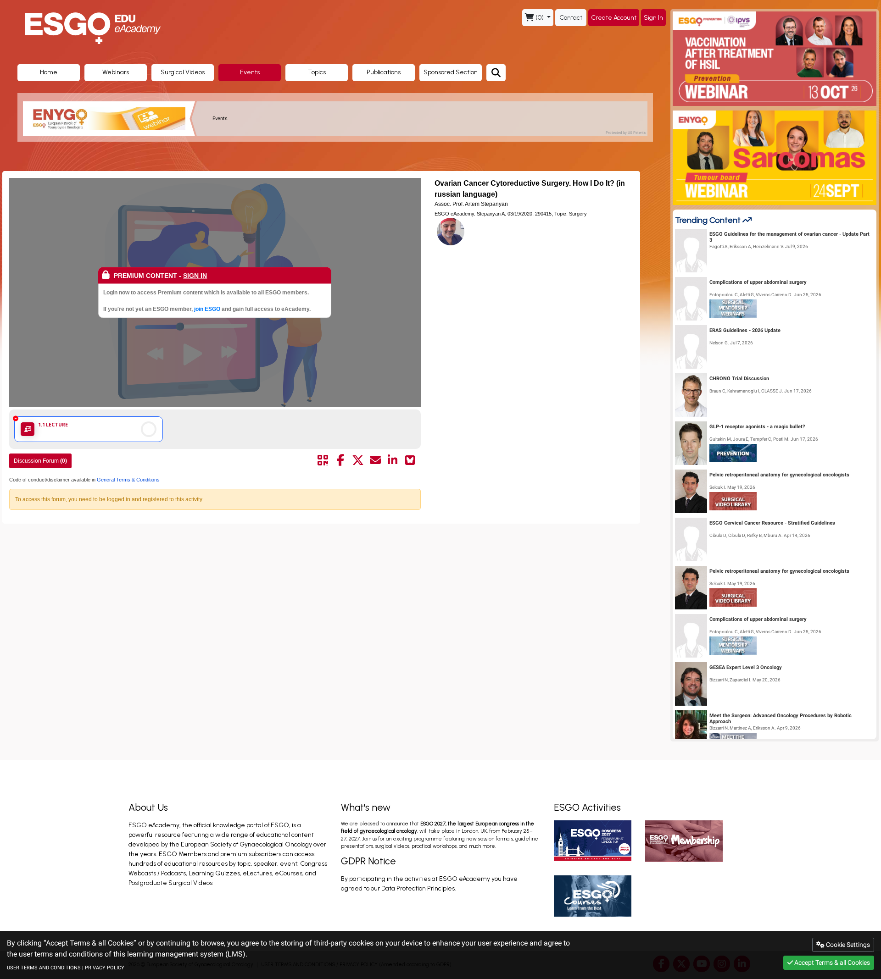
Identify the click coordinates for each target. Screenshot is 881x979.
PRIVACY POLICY (104, 968)
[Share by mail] (375, 460)
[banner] (110, 118)
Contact (570, 18)
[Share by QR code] (323, 460)
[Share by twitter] (358, 460)
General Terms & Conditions (127, 479)
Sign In (653, 18)
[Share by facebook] (340, 460)
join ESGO (207, 308)
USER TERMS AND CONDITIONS (44, 968)
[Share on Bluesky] (410, 460)
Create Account (613, 18)
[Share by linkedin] (393, 460)
